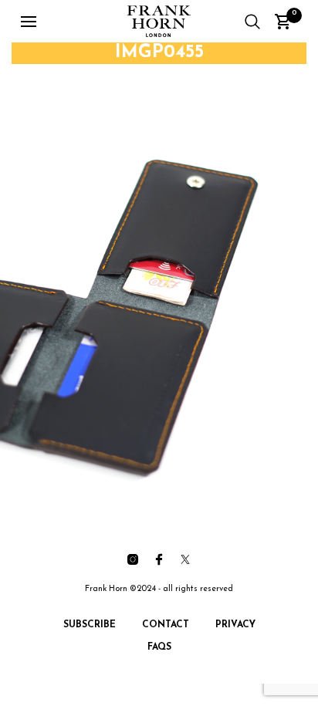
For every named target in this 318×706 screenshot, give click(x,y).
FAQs (159, 647)
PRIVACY (235, 625)
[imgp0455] (159, 286)
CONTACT (165, 625)
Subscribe (89, 625)
